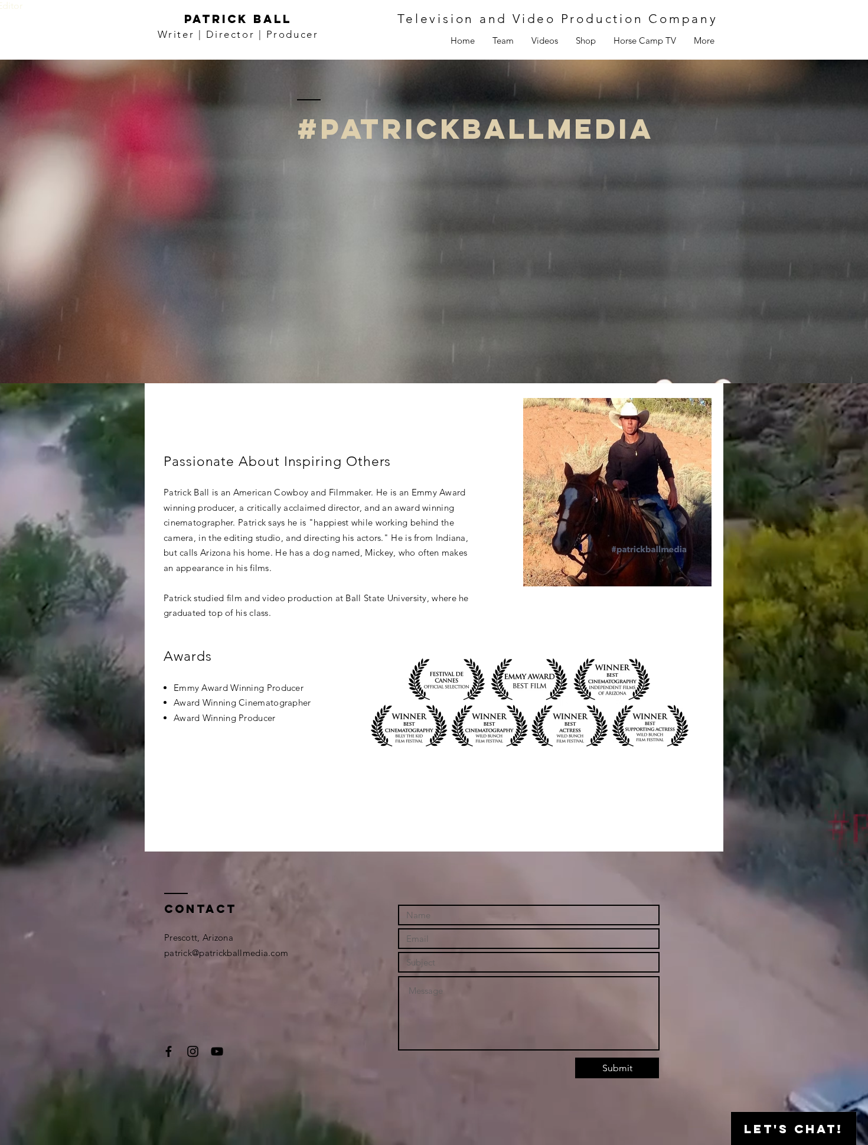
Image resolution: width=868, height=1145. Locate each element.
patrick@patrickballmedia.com (226, 952)
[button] (704, 41)
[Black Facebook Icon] (168, 1051)
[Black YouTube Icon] (217, 1051)
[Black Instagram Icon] (192, 1051)
